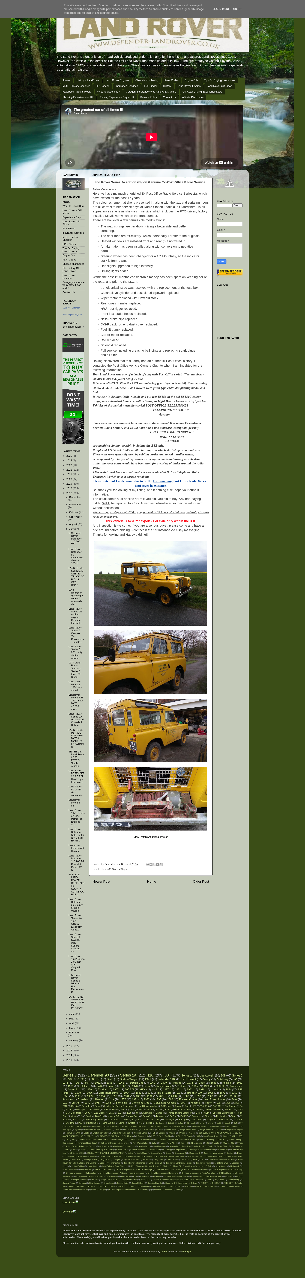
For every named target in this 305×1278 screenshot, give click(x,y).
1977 (166, 1089)
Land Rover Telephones (134, 1163)
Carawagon (169, 1119)
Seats (86, 1133)
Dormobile (70, 1156)
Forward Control (188, 1099)
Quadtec (229, 1176)
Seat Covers (94, 1183)
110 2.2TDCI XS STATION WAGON (215, 1133)
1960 (77, 1096)
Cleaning (167, 1150)
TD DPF (204, 1183)
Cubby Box (223, 1150)
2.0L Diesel (115, 1136)
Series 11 (229, 1109)
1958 (109, 1082)
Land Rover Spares (214, 1099)
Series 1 (186, 1075)
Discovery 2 (180, 1153)
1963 (70, 1086)
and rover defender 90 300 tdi (75, 1190)
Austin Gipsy (144, 1146)
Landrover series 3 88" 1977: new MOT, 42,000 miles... (76, 701)
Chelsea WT (121, 1150)
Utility (179, 1186)
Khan (195, 1159)
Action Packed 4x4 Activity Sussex (81, 1146)
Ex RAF (184, 1116)
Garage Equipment (214, 1156)
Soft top (181, 1086)
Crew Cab (147, 1116)
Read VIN (144, 1180)
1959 (211, 1093)
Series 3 (69, 1075)
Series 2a (128, 1075)
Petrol (147, 1086)
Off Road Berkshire (103, 1170)
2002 (170, 1099)
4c (73, 1139)
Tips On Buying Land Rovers (70, 250)
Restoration (221, 1116)
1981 (178, 1089)
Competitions (179, 1150)
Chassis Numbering (146, 80)
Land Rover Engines (117, 80)
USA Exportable (73, 1113)
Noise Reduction (69, 1170)
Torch (112, 1186)
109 (223, 1075)
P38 (80, 1123)
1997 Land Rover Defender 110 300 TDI (75, 539)
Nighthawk (234, 1166)
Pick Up (208, 1116)
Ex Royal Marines (132, 1156)
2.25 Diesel (99, 1113)
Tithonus (80, 1186)
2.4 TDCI (217, 1106)
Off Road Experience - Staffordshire (80, 1173)
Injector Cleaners (131, 1159)
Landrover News (203, 1163)
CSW (73, 1150)
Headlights (66, 1129)
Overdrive (196, 1116)
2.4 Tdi (177, 1136)
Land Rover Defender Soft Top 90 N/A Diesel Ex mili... (76, 835)
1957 (116, 1089)
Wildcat (198, 1186)
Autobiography (159, 1146)
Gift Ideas (85, 1086)
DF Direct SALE (77, 1153)
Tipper (208, 1102)
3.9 (139, 1119)
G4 (241, 1106)
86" (221, 1096)
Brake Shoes (222, 1146)
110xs (180, 1123)
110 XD (171, 1123)
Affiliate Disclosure (193, 97)
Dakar (130, 1153)
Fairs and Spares (199, 1126)
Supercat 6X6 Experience (176, 1183)
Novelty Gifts (85, 1170)
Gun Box (76, 1159)
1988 (108, 1102)
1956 (89, 1089)
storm (178, 1190)
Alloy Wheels (82, 1126)
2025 (69, 456)
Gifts (142, 1089)
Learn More (221, 9)
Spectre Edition (141, 1133)
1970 (78, 1093)
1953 (114, 1109)
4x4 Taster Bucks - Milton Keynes (115, 1143)
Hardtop (99, 1099)
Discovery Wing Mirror (213, 1153)
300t (241, 1136)
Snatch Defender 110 (121, 1133)
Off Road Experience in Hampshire (163, 1173)
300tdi (227, 1123)
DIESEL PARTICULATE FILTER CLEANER (105, 1153)
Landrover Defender (71, 308)
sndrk (164, 1251)
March (73, 1028)
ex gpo (103, 1190)
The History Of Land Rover (70, 269)
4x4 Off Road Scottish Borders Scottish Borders (176, 1139)
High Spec (105, 1159)
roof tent (157, 1190)
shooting (168, 1190)
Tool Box (102, 1186)
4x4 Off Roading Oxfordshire (212, 1139)
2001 (126, 1096)
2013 (69, 1060)
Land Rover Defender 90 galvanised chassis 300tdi (75, 556)
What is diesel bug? (108, 91)
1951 (105, 1109)
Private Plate (170, 1129)
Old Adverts (112, 1176)
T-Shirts (194, 1183)
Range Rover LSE (129, 1180)
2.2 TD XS (128, 1136)
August (73, 524)
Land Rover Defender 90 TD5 (221, 1159)
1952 (240, 1082)
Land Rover (69, 1202)
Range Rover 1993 (109, 1180)
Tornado (121, 1186)
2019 (69, 483)
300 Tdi (95, 1079)
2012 (149, 1109)
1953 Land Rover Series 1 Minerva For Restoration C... (76, 984)
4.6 (66, 1139)
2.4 (160, 1136)
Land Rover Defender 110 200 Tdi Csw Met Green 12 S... (76, 862)
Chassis (160, 1113)
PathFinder (145, 1176)
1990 (87, 1113)
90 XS (167, 1109)
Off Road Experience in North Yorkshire (198, 1173)
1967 (123, 1086)
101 (64, 1102)
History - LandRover (88, 80)
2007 (162, 1096)
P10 (135, 1176)
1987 (98, 1102)
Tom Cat (91, 1186)
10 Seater (160, 1123)
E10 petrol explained (87, 1156)
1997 (114, 1096)
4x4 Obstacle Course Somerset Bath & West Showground (102, 1139)
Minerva (195, 1102)
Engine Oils (191, 80)
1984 (228, 1089)
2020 (69, 479)
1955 (65, 1096)
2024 (69, 460)
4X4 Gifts (99, 1116)
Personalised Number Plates (175, 1176)
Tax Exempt (188, 1079)
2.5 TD (201, 1123)
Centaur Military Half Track (101, 1150)
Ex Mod (102, 1089)
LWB (99, 1086)
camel (93, 1190)
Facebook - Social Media (76, 91)
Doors (240, 1153)
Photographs (196, 1176)
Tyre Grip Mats (158, 1186)
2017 (69, 493)
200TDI (220, 1086)
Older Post (201, 881)
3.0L (233, 1136)
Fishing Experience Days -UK (117, 97)
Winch (172, 1133)
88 (235, 1079)
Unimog (162, 1133)
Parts (234, 1099)
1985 (138, 1093)
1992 (123, 1109)
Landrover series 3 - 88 (75, 803)
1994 (102, 1096)
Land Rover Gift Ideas (219, 85)
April (72, 1023)
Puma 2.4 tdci (108, 1123)
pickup (149, 1123)
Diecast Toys (157, 1153)
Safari (111, 1086)
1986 (186, 1096)
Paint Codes (172, 80)
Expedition (83, 1099)
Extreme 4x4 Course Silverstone (170, 1156)
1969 (152, 1082)
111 (88, 1136)
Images (117, 1159)
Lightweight (207, 1075)
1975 (222, 1093)
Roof (209, 1180)
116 (95, 1136)
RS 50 (94, 1180)
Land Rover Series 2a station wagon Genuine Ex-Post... (75, 615)
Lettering (235, 1163)
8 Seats (215, 1143)
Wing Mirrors (210, 1186)
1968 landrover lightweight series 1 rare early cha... (75, 596)
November (75, 504)
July (71, 529)
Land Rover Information (110, 1163)
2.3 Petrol (191, 1123)
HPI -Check (102, 85)
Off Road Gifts (146, 1129)
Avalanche (173, 1146)
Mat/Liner (238, 1119)
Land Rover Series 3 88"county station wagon (75, 652)
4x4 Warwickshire (140, 1143)
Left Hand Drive (221, 1163)
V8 (70, 1079)
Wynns (182, 1133)
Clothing (124, 1126)
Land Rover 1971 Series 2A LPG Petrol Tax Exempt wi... (76, 817)
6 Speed (162, 1143)
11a (112, 1099)
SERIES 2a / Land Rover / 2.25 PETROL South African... (76, 758)
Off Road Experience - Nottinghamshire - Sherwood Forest (181, 1170)
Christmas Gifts (140, 1102)
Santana (82, 1183)
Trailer (131, 1186)
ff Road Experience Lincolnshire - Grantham (128, 1190)
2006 (140, 1109)
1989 (90, 1096)
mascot (192, 1133)
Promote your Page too (72, 314)
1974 (190, 1082)
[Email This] (147, 864)
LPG (183, 1102)
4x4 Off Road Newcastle (141, 1139)
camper (215, 1089)
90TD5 (233, 1096)
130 (138, 1096)
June (72, 1014)
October (74, 512)
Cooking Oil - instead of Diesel (202, 1150)
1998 (198, 1096)
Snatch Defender (100, 1133)
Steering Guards (155, 1183)
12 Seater (94, 1109)
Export (97, 1106)
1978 (123, 1099)
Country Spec (132, 1116)
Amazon (67, 1099)
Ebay (166, 1126)
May (72, 1018)
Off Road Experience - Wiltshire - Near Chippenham (122, 1173)
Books (210, 1146)
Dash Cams (142, 1153)
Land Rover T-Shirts (189, 85)
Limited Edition (77, 1166)
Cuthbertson (155, 1126)
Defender (86, 1106)
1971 (65, 1082)
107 (194, 1106)
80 (158, 1119)
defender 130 (194, 1093)
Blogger (186, 1251)
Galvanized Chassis (165, 1102)
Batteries (186, 1146)
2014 (69, 1055)
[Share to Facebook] (157, 864)
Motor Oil (177, 1166)
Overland (70, 1123)
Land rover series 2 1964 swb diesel (75, 686)
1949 (87, 1102)
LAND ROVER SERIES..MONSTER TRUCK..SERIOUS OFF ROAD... (76, 576)
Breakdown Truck (99, 1126)
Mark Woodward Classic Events (145, 1166)
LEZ (203, 1159)
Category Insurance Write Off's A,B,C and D (151, 91)
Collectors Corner (138, 1126)
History (167, 85)
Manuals (107, 1129)
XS (178, 1093)
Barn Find (121, 1102)
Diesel (168, 1153)
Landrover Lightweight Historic (76, 848)
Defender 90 (98, 1075)
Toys (187, 1106)
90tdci (240, 1143)
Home (66, 80)
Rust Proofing (234, 1180)
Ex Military (222, 1079)
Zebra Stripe (234, 1186)
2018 (69, 488)
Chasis (74, 1106)
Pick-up (177, 1082)
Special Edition (137, 1183)
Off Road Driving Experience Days (202, 91)
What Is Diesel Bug (73, 206)
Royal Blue (219, 1180)
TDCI (240, 1109)
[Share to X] (154, 864)
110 (150, 1075)
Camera (82, 1150)
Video (74, 1116)
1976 (90, 1093)
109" (81, 1079)
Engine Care (105, 1156)
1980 (207, 1086)
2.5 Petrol (188, 1136)
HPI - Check (69, 244)
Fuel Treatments (232, 1126)
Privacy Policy (148, 97)
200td (225, 1136)
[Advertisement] (154, 851)
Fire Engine (230, 1106)
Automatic (147, 1113)
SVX (78, 1133)
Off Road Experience (223, 1113)
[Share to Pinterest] (161, 864)
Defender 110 (166, 1079)
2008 (174, 1096)
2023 (69, 465)
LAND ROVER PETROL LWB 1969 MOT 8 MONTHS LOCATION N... (76, 738)
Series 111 (74, 1089)
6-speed (184, 1143)
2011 (111, 1113)
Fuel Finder (150, 85)
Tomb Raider (164, 1093)
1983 (213, 1082)
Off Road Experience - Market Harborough (134, 1170)
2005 (198, 1136)
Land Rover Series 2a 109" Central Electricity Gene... (75, 922)
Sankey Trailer (68, 1183)
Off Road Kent (225, 1173)
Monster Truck (130, 1129)
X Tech (222, 1186)
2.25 (153, 1136)
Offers (159, 1129)
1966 (121, 1082)
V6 (140, 1123)
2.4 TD (168, 1136)
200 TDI (129, 1089)
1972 (148, 1079)
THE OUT (216, 1183)
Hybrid (78, 1129)
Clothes (113, 1126)
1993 (146, 1099)
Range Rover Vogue (234, 1129)
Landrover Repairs (92, 1129)
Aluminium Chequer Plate (124, 1146)
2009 (125, 1119)
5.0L (154, 1143)
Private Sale (92, 1123)
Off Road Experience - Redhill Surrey (226, 1170)
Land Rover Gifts (213, 1109)
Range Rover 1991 (188, 1129)
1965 (195, 1086)
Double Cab (136, 1082)
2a (133, 1119)
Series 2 (106, 869)
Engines (117, 1156)
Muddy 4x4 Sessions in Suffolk (198, 1166)
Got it (237, 9)
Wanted (188, 1186)
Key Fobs (185, 1159)
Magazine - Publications (218, 1119)
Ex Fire (173, 1116)
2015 (69, 1050)
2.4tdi (88, 1116)
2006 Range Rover (94, 1119)
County (206, 1079)
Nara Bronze (221, 1166)
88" (167, 1075)
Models (166, 1166)
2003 (210, 1096)
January (74, 1040)
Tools (233, 1116)
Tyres (171, 1186)
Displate (230, 1153)
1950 (234, 1093)
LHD (198, 1113)
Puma (178, 1106)
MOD (206, 1113)
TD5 (76, 1082)
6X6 (207, 1143)
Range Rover (163, 1086)
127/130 (103, 1136)
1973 (135, 1086)
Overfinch (125, 1176)
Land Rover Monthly (147, 1106)
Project (69, 1109)
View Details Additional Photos (150, 836)
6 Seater (149, 1119)
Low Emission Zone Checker (114, 1166)
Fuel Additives (216, 1126)
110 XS (75, 1102)
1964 (127, 1093)
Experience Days (71, 217)
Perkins (156, 1176)
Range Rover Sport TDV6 (211, 1129)
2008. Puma (113, 1119)
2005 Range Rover (211, 1136)
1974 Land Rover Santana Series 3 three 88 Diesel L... (75, 669)
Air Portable (104, 1146)
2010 (64, 1106)
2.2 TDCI (77, 1119)
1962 (98, 1082)
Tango (70, 1186)
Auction (227, 1082)
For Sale (197, 1109)
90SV (225, 1143)
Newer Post (101, 881)
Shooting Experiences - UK (78, 97)
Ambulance (236, 1086)
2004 (131, 1109)
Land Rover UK (155, 1163)
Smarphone (109, 1183)
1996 (227, 1103)
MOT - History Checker (76, 85)
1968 (202, 1082)
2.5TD (210, 1123)
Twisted (131, 1123)
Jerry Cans (158, 1159)
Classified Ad (154, 1150)
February (74, 1032)
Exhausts (148, 1156)
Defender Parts (181, 1109)
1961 (149, 1096)
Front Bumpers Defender (180, 1113)
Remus (69, 1133)
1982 (190, 1089)
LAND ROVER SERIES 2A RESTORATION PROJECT (76, 1002)
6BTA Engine (196, 1143)
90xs (71, 1126)
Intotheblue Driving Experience (119, 1106)
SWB (110, 1079)
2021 (69, 474)
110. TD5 (204, 1106)
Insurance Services (127, 85)
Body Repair (198, 1146)
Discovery (161, 1116)
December (75, 497)
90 (149, 1093)
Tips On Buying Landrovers (219, 80)
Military (118, 1129)
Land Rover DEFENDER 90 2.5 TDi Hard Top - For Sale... (76, 776)
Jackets (146, 1159)
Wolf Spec (81, 1109)
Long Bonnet (93, 1166)
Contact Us (169, 97)
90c (232, 1143)
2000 (236, 1103)
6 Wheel (173, 1143)
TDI (153, 1133)
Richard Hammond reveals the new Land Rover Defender (178, 1180)
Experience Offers (180, 1126)
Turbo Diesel (143, 1186)
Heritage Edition (90, 1159)
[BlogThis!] (150, 864)
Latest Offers (197, 1119)
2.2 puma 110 (142, 1136)
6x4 (235, 1123)
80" (87, 1082)
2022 (69, 469)
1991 (135, 1099)
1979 (164, 1082)
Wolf (154, 1089)
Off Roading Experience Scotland (89, 1176)
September (75, 516)
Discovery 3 (194, 1153)
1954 (219, 1103)
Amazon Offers (114, 1116)
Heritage (182, 1119)
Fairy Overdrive (195, 1156)
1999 (202, 1089)
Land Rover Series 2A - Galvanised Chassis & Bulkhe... (76, 720)
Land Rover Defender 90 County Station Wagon (75, 905)
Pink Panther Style (214, 1176)
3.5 (137, 1113)
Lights (65, 1166)
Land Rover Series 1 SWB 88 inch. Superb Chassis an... (75, 943)
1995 (158, 1099)
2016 (69, 1046)
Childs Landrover (137, 1150)
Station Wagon (120, 869)
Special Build (122, 1183)
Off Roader (166, 1106)
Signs (121, 1123)
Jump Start (172, 1159)
